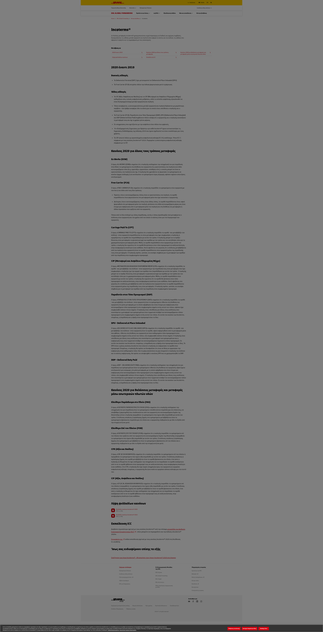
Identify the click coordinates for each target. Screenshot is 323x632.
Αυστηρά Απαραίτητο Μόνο (249, 628)
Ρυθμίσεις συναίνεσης (234, 628)
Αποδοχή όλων (263, 628)
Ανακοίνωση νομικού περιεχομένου (128, 630)
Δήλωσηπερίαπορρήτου (113, 630)
